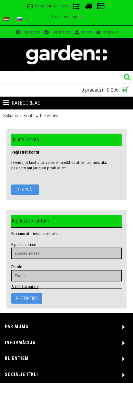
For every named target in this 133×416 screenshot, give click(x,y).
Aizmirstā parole (24, 286)
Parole (16, 266)
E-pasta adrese (23, 244)
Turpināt (25, 189)
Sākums (10, 115)
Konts (29, 115)
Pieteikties (49, 115)
